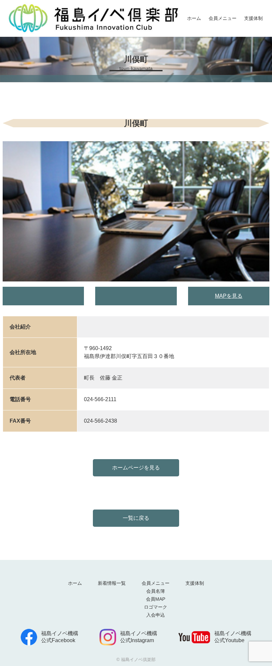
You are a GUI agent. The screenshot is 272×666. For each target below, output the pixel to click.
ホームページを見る (136, 467)
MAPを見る (228, 296)
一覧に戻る (136, 518)
